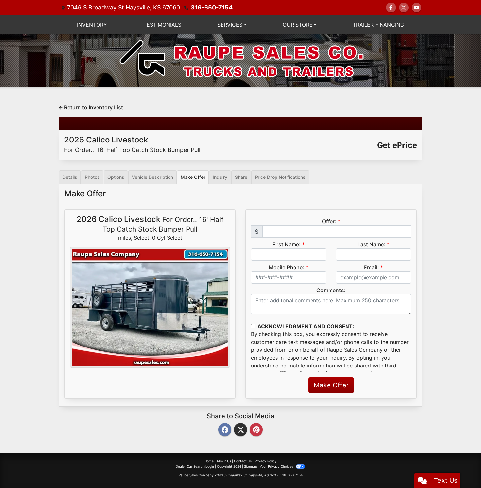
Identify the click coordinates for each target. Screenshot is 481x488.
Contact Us (243, 461)
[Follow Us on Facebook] (391, 7)
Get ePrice (397, 145)
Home (209, 461)
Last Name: (371, 244)
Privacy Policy (265, 461)
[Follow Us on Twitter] (404, 7)
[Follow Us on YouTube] (416, 7)
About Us (224, 461)
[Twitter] (240, 430)
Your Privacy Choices (277, 466)
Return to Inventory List (93, 107)
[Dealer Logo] (240, 60)
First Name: (286, 244)
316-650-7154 (212, 7)
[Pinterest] (256, 430)
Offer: (329, 221)
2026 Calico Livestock (132, 144)
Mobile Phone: (286, 267)
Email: (371, 267)
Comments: (331, 290)
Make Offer (331, 385)
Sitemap (250, 466)
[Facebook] (224, 430)
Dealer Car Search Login (195, 466)
